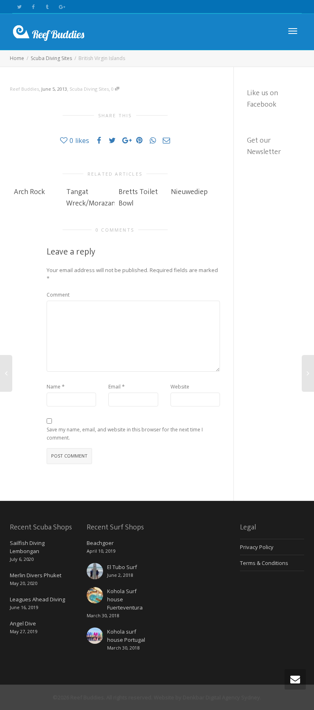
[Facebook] (33, 6)
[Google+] (61, 6)
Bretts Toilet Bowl (138, 198)
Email (114, 386)
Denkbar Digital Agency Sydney (221, 697)
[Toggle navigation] (293, 31)
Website (179, 386)
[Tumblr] (47, 6)
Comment (58, 294)
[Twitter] (19, 6)
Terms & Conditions (264, 563)
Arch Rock (29, 192)
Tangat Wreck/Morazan (90, 198)
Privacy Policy (257, 547)
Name (54, 386)
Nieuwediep (189, 192)
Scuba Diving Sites (89, 89)
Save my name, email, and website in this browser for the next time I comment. (125, 433)
